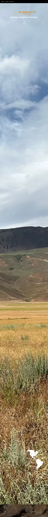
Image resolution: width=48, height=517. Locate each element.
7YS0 (8, 1)
